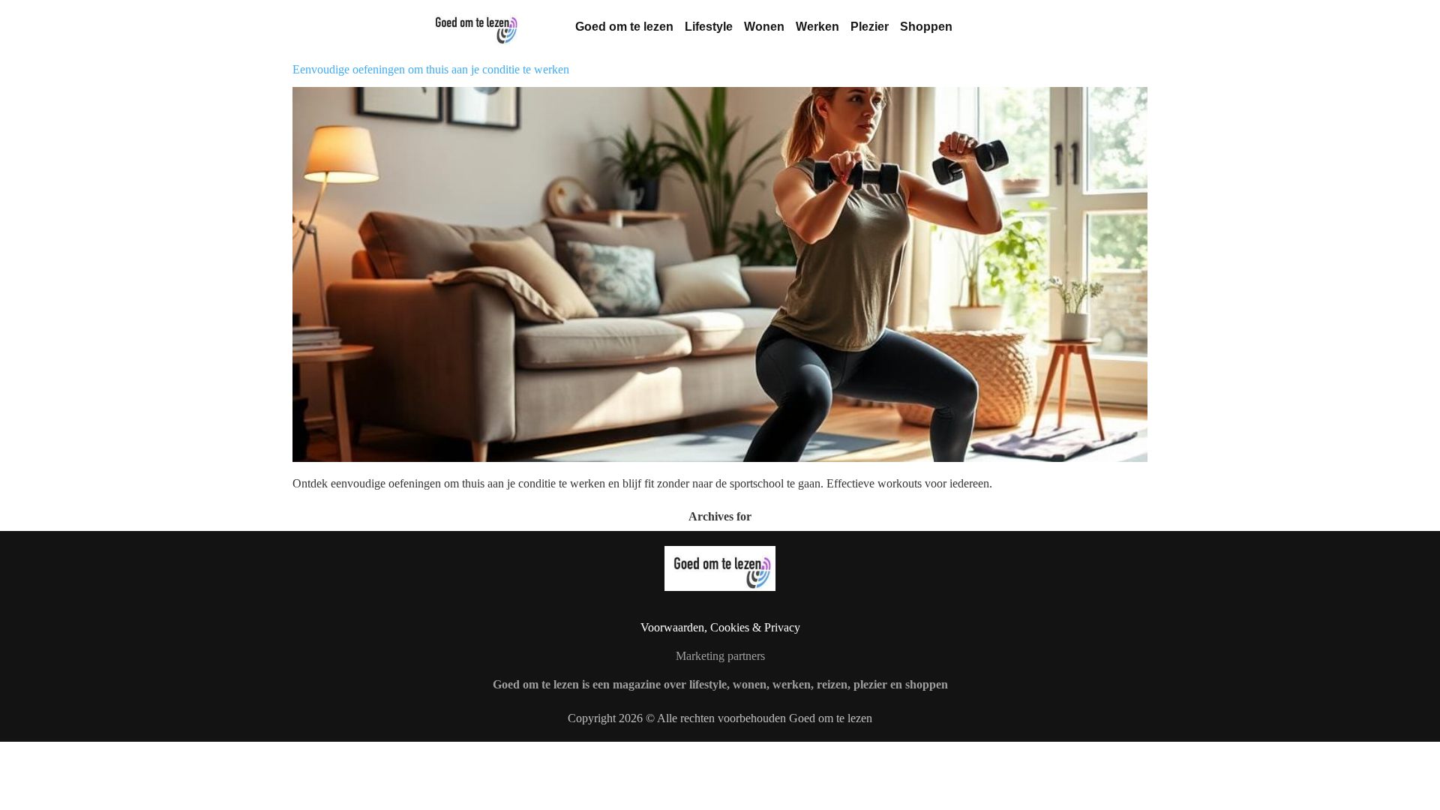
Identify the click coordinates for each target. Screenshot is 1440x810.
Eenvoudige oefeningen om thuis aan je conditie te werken (430, 69)
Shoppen (926, 26)
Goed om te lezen (624, 26)
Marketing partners (720, 656)
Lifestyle (709, 26)
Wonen (764, 26)
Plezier (869, 26)
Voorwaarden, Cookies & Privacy (720, 627)
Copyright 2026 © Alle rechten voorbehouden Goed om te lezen (720, 718)
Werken (817, 26)
